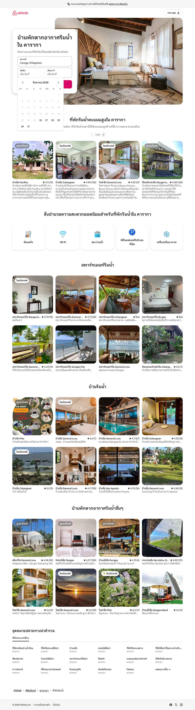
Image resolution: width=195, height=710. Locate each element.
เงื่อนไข (56, 704)
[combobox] (45, 63)
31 (28, 126)
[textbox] (31, 74)
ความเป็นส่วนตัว (42, 704)
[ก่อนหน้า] (91, 134)
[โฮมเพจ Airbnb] (20, 13)
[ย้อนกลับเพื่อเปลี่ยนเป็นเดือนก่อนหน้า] (23, 83)
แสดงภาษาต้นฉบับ (118, 4)
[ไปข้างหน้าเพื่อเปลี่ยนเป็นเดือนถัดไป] (58, 83)
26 (40, 120)
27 (46, 120)
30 (22, 126)
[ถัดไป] (103, 134)
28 (52, 120)
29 (58, 120)
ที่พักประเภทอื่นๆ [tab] (20, 638)
